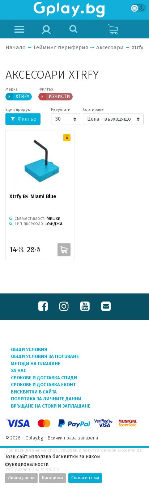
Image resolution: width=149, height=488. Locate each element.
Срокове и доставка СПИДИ (44, 377)
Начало (15, 47)
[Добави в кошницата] (64, 249)
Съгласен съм (85, 477)
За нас (18, 370)
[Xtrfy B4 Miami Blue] (40, 162)
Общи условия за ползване (45, 356)
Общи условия (29, 349)
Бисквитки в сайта (34, 392)
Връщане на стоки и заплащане (50, 406)
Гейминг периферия (61, 47)
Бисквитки (52, 477)
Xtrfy (137, 47)
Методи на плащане (35, 363)
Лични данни (21, 477)
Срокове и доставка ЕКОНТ (43, 384)
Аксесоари (110, 47)
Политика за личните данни (46, 398)
